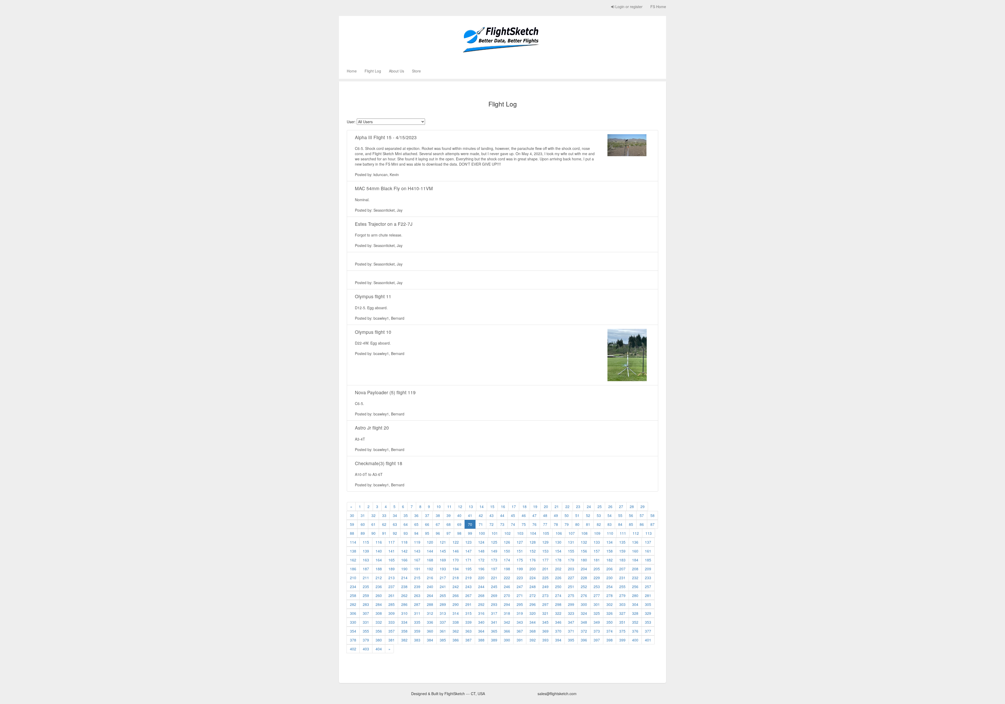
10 (439, 506)
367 (520, 631)
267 (468, 595)
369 (545, 631)
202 (558, 568)
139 (366, 551)
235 (366, 586)
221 (494, 577)
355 (366, 631)
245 (494, 586)
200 (532, 568)
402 (353, 648)
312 (430, 613)
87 (652, 524)
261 (391, 595)
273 (545, 595)
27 (621, 506)
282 (353, 604)
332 (379, 622)
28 (632, 506)
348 (584, 622)
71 (481, 524)
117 (391, 542)
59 (352, 524)
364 (481, 631)
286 (404, 604)
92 (395, 533)
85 (631, 524)
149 (494, 551)
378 (353, 640)
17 (514, 506)
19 (535, 506)
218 (456, 577)
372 (584, 631)
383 (417, 640)
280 (635, 595)
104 (533, 533)
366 (507, 631)
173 (494, 559)
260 (379, 595)
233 (648, 577)
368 (532, 631)
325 (597, 613)
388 (481, 640)
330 (353, 622)
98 (459, 533)
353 (648, 622)
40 (459, 515)
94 (416, 533)
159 (622, 551)
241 (443, 586)
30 (352, 515)
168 (430, 559)
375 (622, 631)
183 (622, 559)
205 (597, 568)
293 (494, 604)
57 (642, 515)
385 (443, 640)
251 (571, 586)
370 (558, 631)
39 (448, 515)
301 (597, 604)
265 (443, 595)
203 (571, 568)
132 (584, 542)
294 (507, 604)
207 (622, 568)
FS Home (658, 6)
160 (635, 551)
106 (559, 533)
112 (636, 533)
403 (366, 648)
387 (468, 640)
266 (456, 595)
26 (610, 506)
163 (366, 559)
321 (545, 613)
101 (495, 533)
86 (642, 524)
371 (571, 631)
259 (366, 595)
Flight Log (373, 71)
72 (491, 524)
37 (427, 515)
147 (468, 551)
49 (556, 515)
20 (546, 506)
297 (545, 604)
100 (482, 533)
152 (532, 551)
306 (353, 613)
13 (471, 506)
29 (642, 506)
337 (443, 622)
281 (648, 595)
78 (556, 524)
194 (456, 568)
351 (622, 622)
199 (520, 568)
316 (481, 613)
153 (545, 551)
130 (558, 542)
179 (571, 559)
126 (507, 542)
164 (379, 559)
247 (520, 586)
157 (597, 551)
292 (481, 604)
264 (430, 595)
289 (443, 604)
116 (379, 542)
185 (648, 559)
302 (609, 604)
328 (635, 613)
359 (417, 631)
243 (468, 586)
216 (430, 577)
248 (532, 586)
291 (468, 604)
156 (584, 551)
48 (545, 515)
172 (481, 559)
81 (588, 524)
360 (430, 631)
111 (623, 533)
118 (404, 542)
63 (395, 524)
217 (443, 577)
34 (395, 515)
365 (494, 631)
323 (571, 613)
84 (620, 524)
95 (427, 533)
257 (648, 586)
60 (363, 524)
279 (622, 595)
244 (481, 586)
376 (635, 631)
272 (532, 595)
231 (622, 577)
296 (532, 604)
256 (635, 586)
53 (599, 515)
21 (557, 506)
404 (379, 648)
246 (507, 586)
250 (558, 586)
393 (545, 640)
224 (532, 577)
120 (430, 542)
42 (481, 515)
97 (448, 533)
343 (520, 622)
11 (449, 506)
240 (430, 586)
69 (459, 524)
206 (609, 568)
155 (571, 551)
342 (507, 622)
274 (558, 595)
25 (600, 506)
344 (532, 622)
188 (379, 568)
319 (520, 613)
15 (492, 506)
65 (416, 524)
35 (406, 515)
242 (456, 586)
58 (652, 515)
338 (456, 622)
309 (391, 613)
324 (584, 613)
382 (404, 640)
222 (507, 577)
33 (384, 515)
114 (353, 542)
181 (597, 559)
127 (520, 542)
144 (430, 551)
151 (520, 551)
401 (648, 640)
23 (578, 506)
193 (443, 568)
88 (352, 533)
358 (404, 631)
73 (502, 524)
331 (366, 622)
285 (391, 604)
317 (494, 613)
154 (558, 551)
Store (416, 71)
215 (417, 577)
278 (609, 595)
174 (507, 559)
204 (584, 568)
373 (597, 631)
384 (430, 640)
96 (438, 533)
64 (406, 524)
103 (520, 533)
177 (545, 559)
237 (391, 586)
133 (597, 542)
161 (648, 551)
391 (520, 640)
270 (507, 595)
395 (571, 640)
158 (609, 551)
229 (597, 577)
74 (513, 524)
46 (524, 515)
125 (494, 542)
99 (470, 533)
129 (545, 542)
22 (567, 506)
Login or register (628, 6)
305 (648, 604)
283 (366, 604)
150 (507, 551)
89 (363, 533)
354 (353, 631)
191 (417, 568)
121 (443, 542)
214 (404, 577)
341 (494, 622)
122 (456, 542)
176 (532, 559)
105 (546, 533)
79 (567, 524)
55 (620, 515)
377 (648, 631)
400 (635, 640)
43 (491, 515)
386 (456, 640)
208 (635, 568)
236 (379, 586)
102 (507, 533)
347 (571, 622)
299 (571, 604)
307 (366, 613)
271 (520, 595)
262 (404, 595)
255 (622, 586)
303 (622, 604)
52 (588, 515)
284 (379, 604)
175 (520, 559)
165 (391, 559)
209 (648, 568)
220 (481, 577)
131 (571, 542)
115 (366, 542)
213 (391, 577)
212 (379, 577)
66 (427, 524)
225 (545, 577)
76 (534, 524)
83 (609, 524)
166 (404, 559)
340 (481, 622)
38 (438, 515)
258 (353, 595)
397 (597, 640)
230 (609, 577)
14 (481, 506)
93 (406, 533)
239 (417, 586)
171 (468, 559)
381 (391, 640)
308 (379, 613)
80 (577, 524)
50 (567, 515)
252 (584, 586)
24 (589, 506)
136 (635, 542)
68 (448, 524)
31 (363, 515)
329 (648, 613)
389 (494, 640)
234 (353, 586)
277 (597, 595)
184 (635, 559)
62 (384, 524)
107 (571, 533)
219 (468, 577)
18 (524, 506)
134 (609, 542)
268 (481, 595)
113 (648, 533)
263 (417, 595)
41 (470, 515)
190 (404, 568)
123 (468, 542)
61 (373, 524)
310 (404, 613)
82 (599, 524)
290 (456, 604)
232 (635, 577)
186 (353, 568)
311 (417, 613)
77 (545, 524)
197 (494, 568)
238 (404, 586)
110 (610, 533)
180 (584, 559)
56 (631, 515)
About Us (396, 71)
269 (494, 595)
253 (597, 586)
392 (532, 640)
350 (609, 622)
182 (609, 559)
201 (545, 568)
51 (577, 515)
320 (532, 613)
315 (468, 613)
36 (416, 515)
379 (366, 640)
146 (456, 551)
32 (373, 515)
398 (609, 640)
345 (545, 622)
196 (481, 568)
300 (584, 604)
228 (584, 577)
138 (353, 551)
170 (456, 559)
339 (468, 622)
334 (404, 622)
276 (584, 595)
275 (571, 595)
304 (635, 604)
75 (524, 524)
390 (507, 640)
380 (379, 640)
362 (456, 631)
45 (513, 515)
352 (635, 622)
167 (417, 559)
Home (352, 71)
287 (417, 604)
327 (622, 613)
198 (507, 568)
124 (481, 542)
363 (468, 631)
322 (558, 613)
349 (597, 622)
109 (597, 533)
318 (507, 613)
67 (438, 524)
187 (366, 568)
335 (417, 622)
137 (648, 542)
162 (353, 559)
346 (558, 622)
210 (353, 577)
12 (460, 506)
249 (545, 586)
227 (571, 577)
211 (366, 577)
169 (443, 559)
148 (481, 551)
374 (609, 631)
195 (468, 568)
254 (609, 586)
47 (534, 515)
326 (609, 613)
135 (622, 542)
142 (404, 551)
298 (558, 604)
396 (584, 640)
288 (430, 604)
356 (379, 631)
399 (622, 640)
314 (456, 613)
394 (558, 640)
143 (417, 551)
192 (430, 568)
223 (520, 577)
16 (503, 506)
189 (391, 568)
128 (532, 542)
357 (391, 631)
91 (384, 533)
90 (373, 533)
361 (443, 631)
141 (391, 551)
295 (520, 604)
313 (443, 613)
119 (417, 542)
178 (558, 559)
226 (558, 577)
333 (391, 622)
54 (609, 515)
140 (379, 551)
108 (584, 533)
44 (502, 515)
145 (443, 551)
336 (430, 622)
